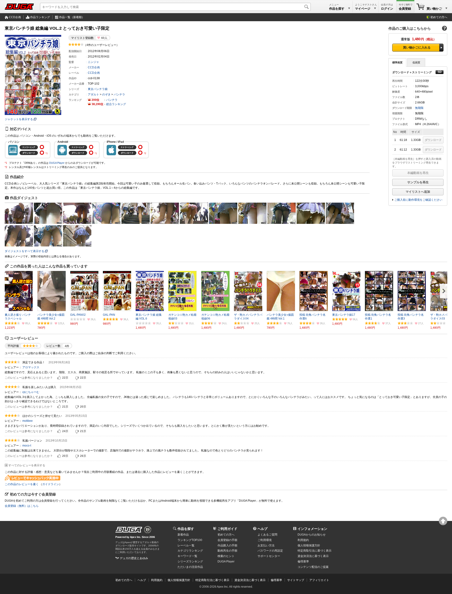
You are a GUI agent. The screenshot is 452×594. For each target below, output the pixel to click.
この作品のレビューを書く (22, 484)
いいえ (77, 378)
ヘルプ (262, 529)
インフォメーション (312, 529)
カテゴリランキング (190, 550)
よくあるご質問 (267, 534)
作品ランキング (40, 17)
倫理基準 (303, 561)
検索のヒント (226, 556)
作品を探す (186, 529)
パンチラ (119, 94)
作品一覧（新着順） (72, 17)
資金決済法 (313, 556)
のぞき (106, 94)
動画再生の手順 (227, 550)
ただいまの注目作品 (190, 567)
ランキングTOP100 (190, 540)
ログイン (387, 8)
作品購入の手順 (227, 545)
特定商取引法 (314, 550)
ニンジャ (93, 62)
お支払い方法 (266, 545)
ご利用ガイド (227, 529)
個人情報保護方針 (309, 545)
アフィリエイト (319, 580)
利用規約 (303, 540)
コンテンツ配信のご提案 (313, 567)
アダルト (93, 94)
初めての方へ (438, 17)
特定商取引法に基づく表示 (212, 580)
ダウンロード (433, 140)
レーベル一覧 (186, 545)
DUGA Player (57, 162)
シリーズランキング (190, 561)
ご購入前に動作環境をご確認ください (418, 199)
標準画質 (397, 62)
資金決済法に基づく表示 (250, 580)
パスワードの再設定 (270, 550)
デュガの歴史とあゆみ (134, 558)
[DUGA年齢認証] (128, 530)
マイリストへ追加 (418, 191)
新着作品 (183, 534)
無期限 (419, 108)
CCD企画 (15, 17)
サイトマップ (295, 580)
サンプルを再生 (418, 182)
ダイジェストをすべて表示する (24, 251)
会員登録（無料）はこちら (22, 506)
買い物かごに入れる (417, 47)
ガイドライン (50, 484)
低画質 (416, 62)
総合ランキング (116, 104)
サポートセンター (269, 556)
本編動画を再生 (418, 173)
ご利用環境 (265, 540)
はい (59, 378)
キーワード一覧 (187, 556)
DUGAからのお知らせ (312, 534)
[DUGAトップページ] (19, 7)
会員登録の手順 (227, 540)
